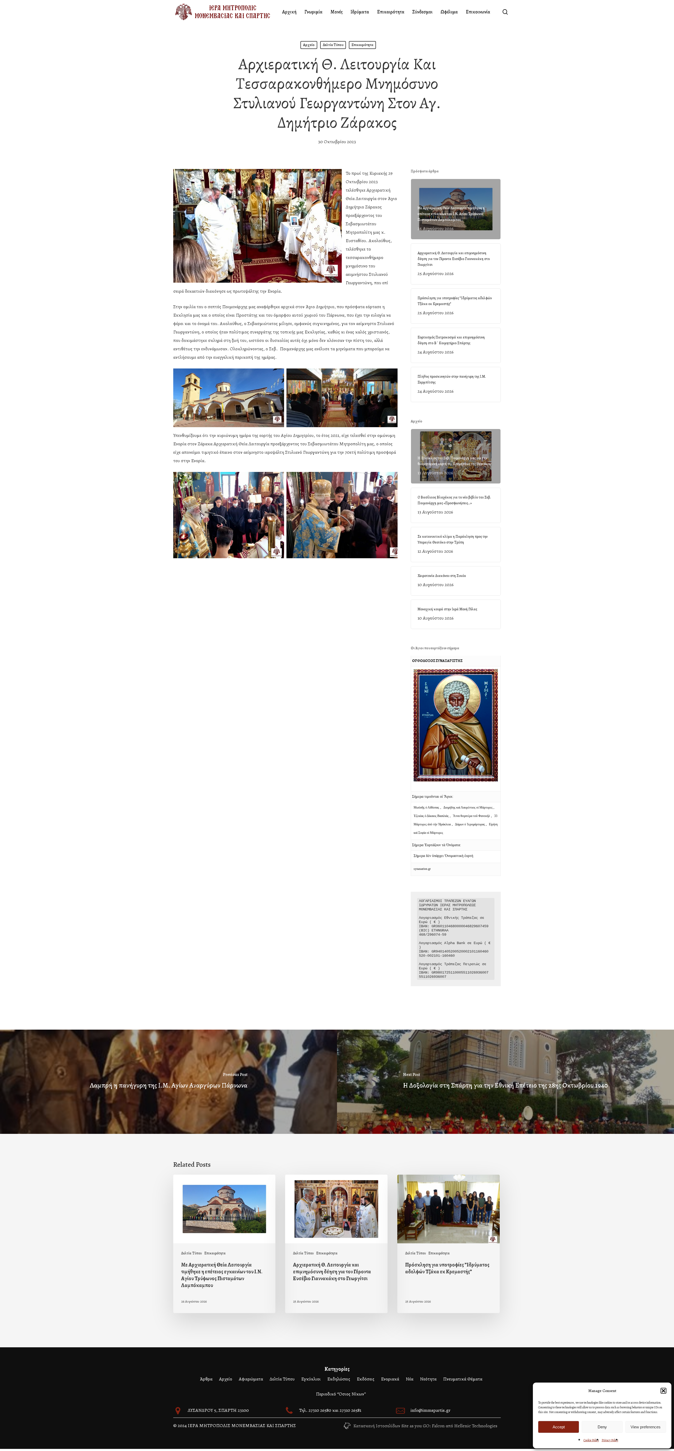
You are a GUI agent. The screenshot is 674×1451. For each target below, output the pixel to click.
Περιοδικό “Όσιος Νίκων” (341, 1394)
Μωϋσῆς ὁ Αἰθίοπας (426, 807)
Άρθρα (206, 1379)
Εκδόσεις (365, 1379)
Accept (559, 1427)
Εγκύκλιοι (311, 1379)
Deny (602, 1427)
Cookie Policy (591, 1440)
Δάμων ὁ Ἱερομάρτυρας (470, 824)
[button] (663, 1390)
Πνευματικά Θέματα (462, 1379)
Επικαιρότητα (362, 44)
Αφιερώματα (251, 1379)
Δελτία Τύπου (333, 44)
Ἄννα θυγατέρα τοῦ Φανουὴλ (471, 816)
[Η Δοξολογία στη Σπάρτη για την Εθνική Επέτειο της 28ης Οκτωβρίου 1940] (505, 1082)
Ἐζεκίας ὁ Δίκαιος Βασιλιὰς (431, 816)
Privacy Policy (610, 1440)
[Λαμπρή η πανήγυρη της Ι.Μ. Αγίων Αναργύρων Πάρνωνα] (168, 1082)
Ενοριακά (390, 1379)
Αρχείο (309, 44)
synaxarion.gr (422, 869)
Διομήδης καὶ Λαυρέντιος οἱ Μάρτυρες (468, 807)
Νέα (409, 1379)
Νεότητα (428, 1379)
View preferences (646, 1427)
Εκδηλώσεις (338, 1379)
